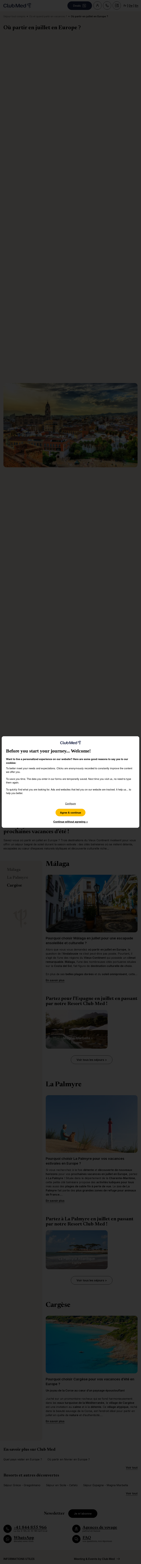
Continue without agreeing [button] (70, 821)
